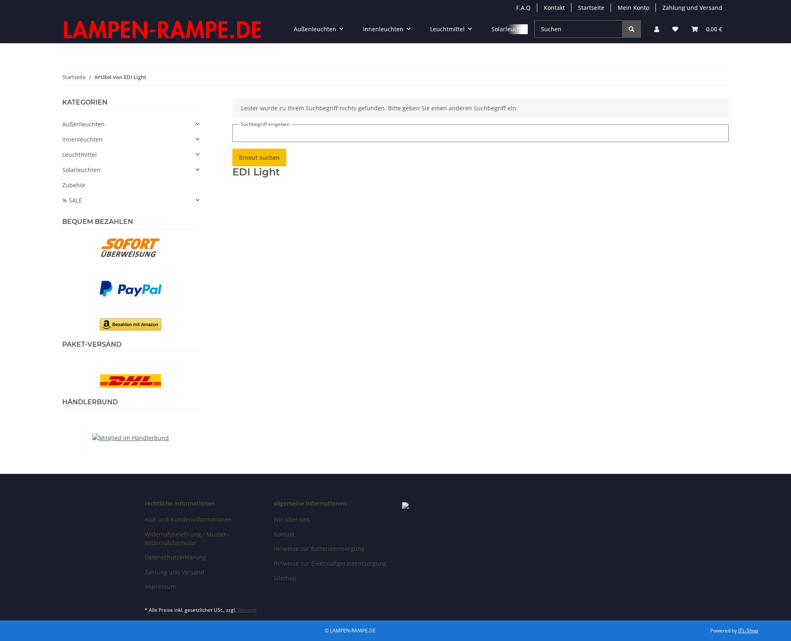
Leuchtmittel (79, 155)
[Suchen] (631, 29)
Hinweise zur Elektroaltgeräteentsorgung (330, 563)
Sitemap (285, 578)
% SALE (72, 200)
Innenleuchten (82, 139)
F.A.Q (523, 8)
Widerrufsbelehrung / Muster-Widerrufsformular (186, 538)
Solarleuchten (81, 170)
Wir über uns (292, 519)
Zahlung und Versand (692, 8)
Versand (246, 609)
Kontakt (554, 8)
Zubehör (74, 185)
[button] (657, 29)
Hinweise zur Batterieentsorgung (319, 548)
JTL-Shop (748, 630)
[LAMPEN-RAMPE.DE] (163, 29)
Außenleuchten (83, 124)
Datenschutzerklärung (175, 557)
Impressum (160, 586)
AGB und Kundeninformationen (188, 519)
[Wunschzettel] (675, 29)
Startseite (591, 8)
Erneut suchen (259, 157)
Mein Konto (633, 8)
